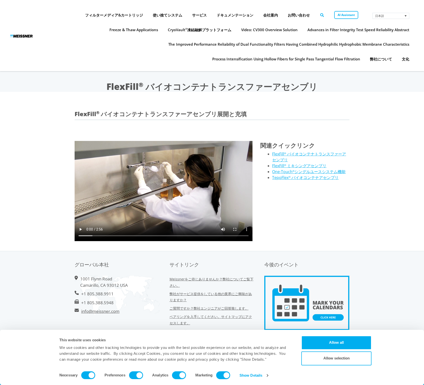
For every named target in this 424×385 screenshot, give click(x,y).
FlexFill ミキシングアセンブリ (299, 165)
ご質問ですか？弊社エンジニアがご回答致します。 (209, 308)
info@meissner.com (100, 311)
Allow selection (336, 358)
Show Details (250, 375)
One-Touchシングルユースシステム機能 (308, 171)
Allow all (336, 342)
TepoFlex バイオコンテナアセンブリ (305, 177)
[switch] (136, 375)
